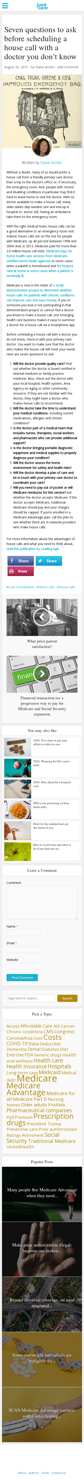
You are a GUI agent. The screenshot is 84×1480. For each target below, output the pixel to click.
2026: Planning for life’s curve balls (51, 763)
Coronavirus (19, 1038)
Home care (47, 587)
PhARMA (56, 1105)
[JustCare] (42, 11)
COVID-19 (17, 1043)
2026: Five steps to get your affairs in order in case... (50, 742)
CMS (48, 1031)
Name (12, 926)
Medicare (37, 1077)
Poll (10, 1117)
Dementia (16, 1049)
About (22, 1473)
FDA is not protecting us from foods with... (51, 805)
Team (45, 1473)
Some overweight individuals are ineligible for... (42, 1358)
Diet (64, 1049)
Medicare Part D (30, 1099)
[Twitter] (49, 561)
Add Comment (68, 67)
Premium (23, 1117)
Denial (34, 1049)
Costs (52, 1037)
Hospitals (59, 1066)
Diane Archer (44, 67)
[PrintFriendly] (20, 571)
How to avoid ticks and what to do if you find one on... (52, 847)
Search (67, 998)
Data (33, 1043)
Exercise (15, 1055)
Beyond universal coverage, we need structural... (42, 1303)
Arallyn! (73, 144)
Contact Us (58, 1473)
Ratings (13, 1135)
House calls (67, 587)
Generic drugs (48, 1055)
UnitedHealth (20, 1147)
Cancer (68, 1026)
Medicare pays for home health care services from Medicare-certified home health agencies (39, 256)
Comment (13, 883)
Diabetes (50, 1049)
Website (12, 960)
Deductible (50, 1043)
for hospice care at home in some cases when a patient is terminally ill (39, 271)
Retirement (33, 1135)
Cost (38, 1038)
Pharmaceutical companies (39, 1110)
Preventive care (22, 1129)
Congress (64, 1031)
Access (12, 1026)
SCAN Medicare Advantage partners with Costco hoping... (42, 1413)
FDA (29, 1054)
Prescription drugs (40, 1119)
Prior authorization (58, 1129)
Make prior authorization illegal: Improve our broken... (42, 1248)
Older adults (34, 1104)
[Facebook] (20, 561)
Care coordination (21, 587)
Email (11, 943)
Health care (48, 1060)
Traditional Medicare (52, 1141)
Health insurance (26, 1066)
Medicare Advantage (26, 1088)
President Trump (44, 1124)
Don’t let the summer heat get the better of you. (51, 826)
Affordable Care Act (40, 1026)
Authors (33, 1473)
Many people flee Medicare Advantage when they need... (42, 1193)
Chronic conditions (24, 1031)
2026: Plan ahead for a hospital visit (52, 784)
